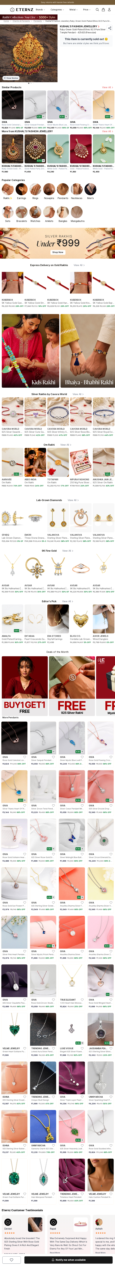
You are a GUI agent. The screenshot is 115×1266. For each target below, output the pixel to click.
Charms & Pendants (21, 21)
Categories (56, 9)
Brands (39, 9)
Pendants (38, 21)
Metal (72, 9)
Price (85, 9)
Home (6, 21)
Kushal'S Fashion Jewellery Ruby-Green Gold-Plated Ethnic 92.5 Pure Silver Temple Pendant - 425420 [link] (78, 21)
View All (106, 87)
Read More (55, 1253)
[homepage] (22, 9)
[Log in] (109, 9)
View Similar (12, 78)
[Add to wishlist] (11, 1260)
